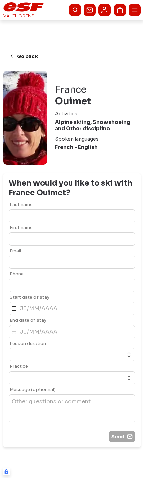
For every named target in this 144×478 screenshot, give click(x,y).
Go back (27, 56)
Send (117, 437)
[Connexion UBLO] (6, 471)
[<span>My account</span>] (104, 10)
